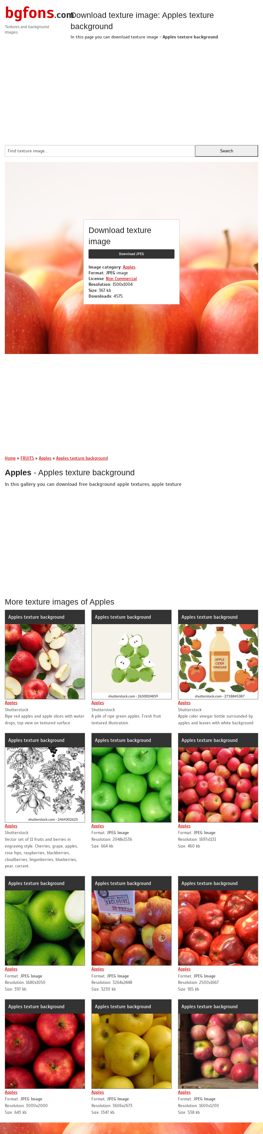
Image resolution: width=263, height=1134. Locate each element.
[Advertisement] (164, 90)
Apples (129, 267)
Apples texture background (36, 617)
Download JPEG (131, 254)
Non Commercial (121, 278)
